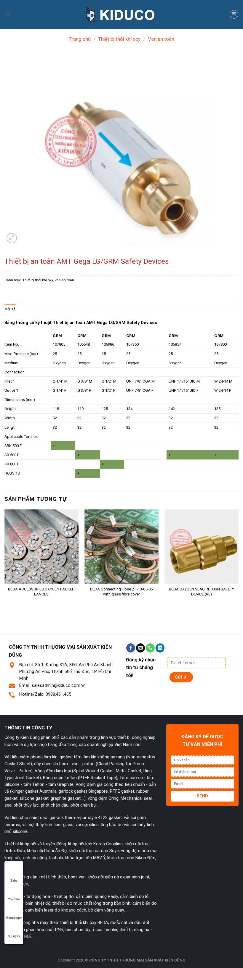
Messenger (14, 918)
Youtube (14, 899)
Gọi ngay (14, 936)
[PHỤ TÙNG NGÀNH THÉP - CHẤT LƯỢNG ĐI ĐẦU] (121, 14)
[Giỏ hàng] (234, 14)
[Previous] (4, 561)
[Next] (238, 561)
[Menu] (7, 14)
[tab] (10, 309)
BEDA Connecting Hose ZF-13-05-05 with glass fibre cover (121, 591)
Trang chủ (80, 39)
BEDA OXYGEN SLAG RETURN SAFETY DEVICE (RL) (201, 591)
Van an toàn (161, 39)
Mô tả (10, 309)
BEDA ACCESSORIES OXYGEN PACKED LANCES (41, 591)
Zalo (13, 880)
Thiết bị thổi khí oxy (119, 39)
